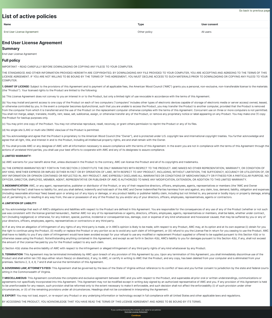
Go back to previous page (254, 10)
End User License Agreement (21, 31)
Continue (136, 315)
